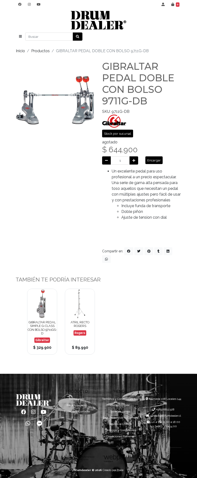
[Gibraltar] (114, 121)
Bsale (120, 470)
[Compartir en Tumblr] (158, 251)
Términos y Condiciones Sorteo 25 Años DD (120, 399)
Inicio (20, 51)
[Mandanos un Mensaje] (39, 423)
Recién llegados (77, 405)
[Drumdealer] (98, 20)
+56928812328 (164, 409)
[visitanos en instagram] (29, 4)
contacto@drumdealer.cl (165, 415)
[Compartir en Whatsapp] (106, 259)
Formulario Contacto (77, 411)
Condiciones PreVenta (120, 436)
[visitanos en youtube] (38, 4)
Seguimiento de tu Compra (120, 417)
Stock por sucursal (117, 133)
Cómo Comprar (120, 405)
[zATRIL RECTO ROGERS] (80, 304)
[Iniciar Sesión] (163, 4)
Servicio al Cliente (120, 424)
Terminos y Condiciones (120, 430)
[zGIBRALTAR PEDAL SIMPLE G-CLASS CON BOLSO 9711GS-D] (42, 304)
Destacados (76, 399)
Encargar (154, 160)
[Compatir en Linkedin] (168, 251)
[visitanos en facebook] (20, 4)
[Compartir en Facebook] (128, 251)
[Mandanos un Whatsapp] (28, 423)
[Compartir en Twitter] (138, 251)
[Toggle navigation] (20, 36)
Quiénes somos (120, 411)
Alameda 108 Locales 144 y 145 (164, 401)
